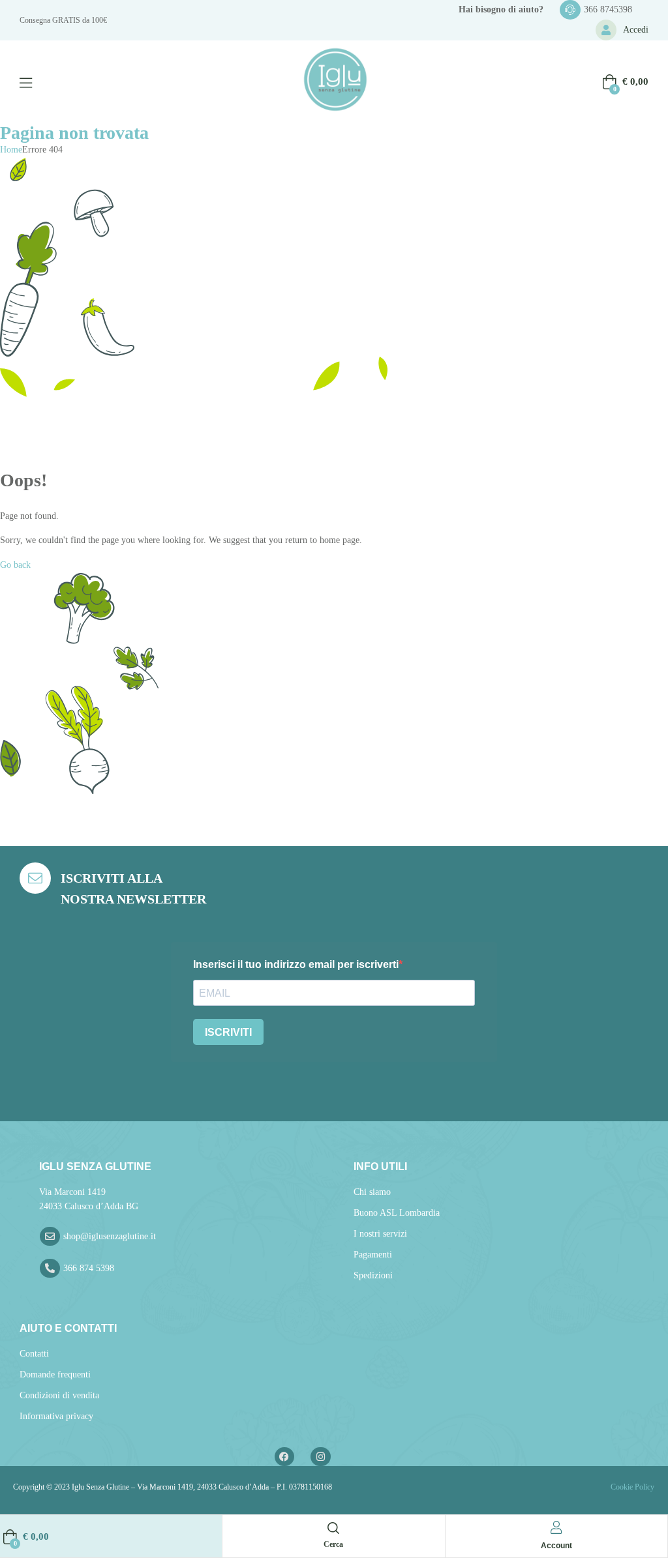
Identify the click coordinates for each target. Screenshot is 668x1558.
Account (556, 1545)
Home (11, 149)
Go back (15, 565)
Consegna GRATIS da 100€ (63, 20)
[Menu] (26, 83)
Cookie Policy (631, 1487)
